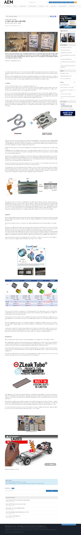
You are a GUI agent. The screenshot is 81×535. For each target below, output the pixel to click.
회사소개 (14, 526)
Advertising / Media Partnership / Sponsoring (68, 524)
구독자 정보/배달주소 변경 (40, 526)
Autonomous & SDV (23, 6)
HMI (47, 6)
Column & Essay (71, 6)
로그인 (13, 488)
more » (74, 82)
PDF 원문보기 (9, 480)
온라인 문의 (26, 526)
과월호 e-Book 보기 (64, 30)
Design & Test (53, 6)
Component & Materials (62, 6)
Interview (15, 6)
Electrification (41, 6)
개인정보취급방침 (20, 526)
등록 (52, 490)
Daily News (8, 6)
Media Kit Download (8, 526)
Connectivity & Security (32, 6)
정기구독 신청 (32, 526)
